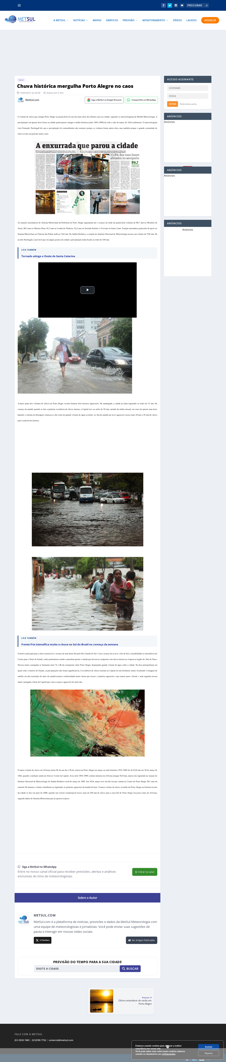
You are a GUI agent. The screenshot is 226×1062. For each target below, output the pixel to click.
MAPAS (97, 20)
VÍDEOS (177, 20)
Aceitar (208, 1047)
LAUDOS (191, 20)
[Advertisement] (113, 1055)
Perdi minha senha (188, 104)
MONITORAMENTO (153, 20)
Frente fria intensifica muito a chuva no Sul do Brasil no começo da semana (69, 644)
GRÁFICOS (112, 20)
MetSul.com (32, 100)
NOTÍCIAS (79, 20)
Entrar (172, 104)
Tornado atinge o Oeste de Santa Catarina (48, 256)
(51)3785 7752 (39, 1040)
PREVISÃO (129, 20)
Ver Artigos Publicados (143, 940)
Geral (21, 80)
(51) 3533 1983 (22, 1040)
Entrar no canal (146, 871)
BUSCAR (132, 969)
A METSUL (59, 20)
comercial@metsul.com (61, 1040)
